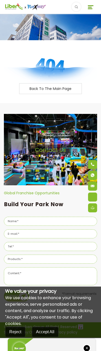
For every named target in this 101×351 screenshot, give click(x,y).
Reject (15, 332)
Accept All (45, 332)
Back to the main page (50, 88)
